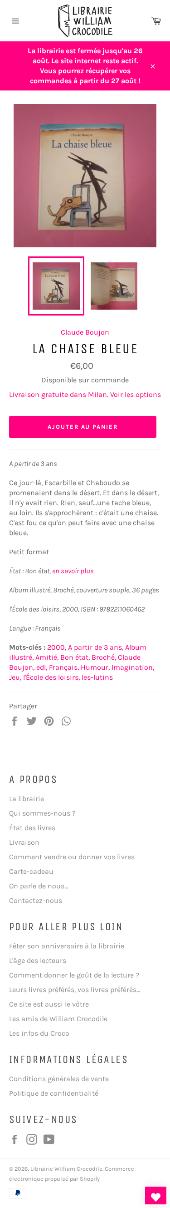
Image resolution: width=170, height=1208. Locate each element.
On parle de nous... (38, 886)
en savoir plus (73, 570)
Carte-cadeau (31, 871)
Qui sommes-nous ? (42, 813)
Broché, (104, 657)
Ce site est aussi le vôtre (49, 1004)
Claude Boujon (85, 332)
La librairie (26, 798)
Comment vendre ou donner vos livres (72, 856)
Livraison (24, 842)
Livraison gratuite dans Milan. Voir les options (85, 394)
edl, (41, 667)
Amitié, (46, 657)
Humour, (95, 667)
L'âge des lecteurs (37, 960)
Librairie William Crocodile (66, 1168)
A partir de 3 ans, (95, 647)
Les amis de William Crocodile (58, 1018)
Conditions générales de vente (59, 1078)
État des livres (32, 827)
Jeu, (15, 677)
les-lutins (97, 677)
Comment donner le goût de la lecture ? (74, 975)
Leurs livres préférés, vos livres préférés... (75, 989)
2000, (56, 647)
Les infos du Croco (39, 1033)
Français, (64, 667)
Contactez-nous (35, 900)
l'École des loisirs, (51, 677)
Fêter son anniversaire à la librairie (66, 946)
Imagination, (133, 667)
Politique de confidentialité (53, 1093)
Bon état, (75, 657)
